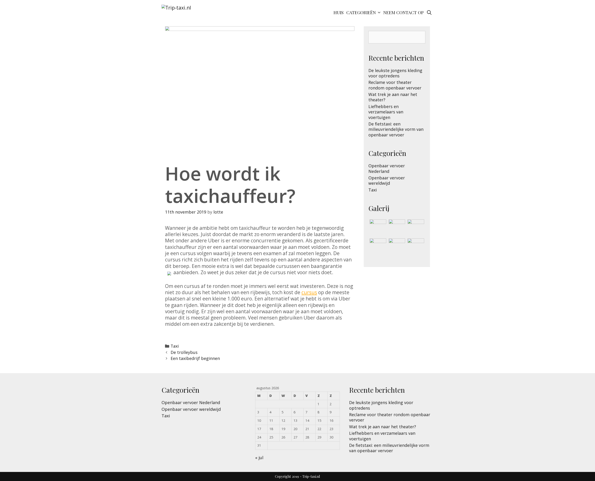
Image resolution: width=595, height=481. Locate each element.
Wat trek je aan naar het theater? (392, 97)
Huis (339, 12)
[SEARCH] (429, 12)
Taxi (175, 346)
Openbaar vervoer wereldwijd (386, 180)
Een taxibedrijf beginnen (195, 358)
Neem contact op (403, 12)
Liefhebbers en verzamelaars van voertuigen (385, 112)
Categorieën (361, 12)
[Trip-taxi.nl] (176, 7)
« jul (259, 457)
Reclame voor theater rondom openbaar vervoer (394, 84)
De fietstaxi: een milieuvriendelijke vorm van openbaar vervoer (395, 129)
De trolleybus (184, 352)
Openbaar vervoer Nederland (386, 168)
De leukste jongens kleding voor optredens (395, 73)
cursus (309, 292)
